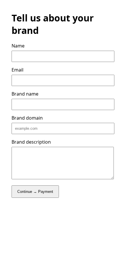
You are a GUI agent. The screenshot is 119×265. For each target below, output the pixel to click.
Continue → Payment (35, 191)
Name (18, 46)
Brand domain (27, 118)
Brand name (25, 94)
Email (17, 70)
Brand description (31, 142)
